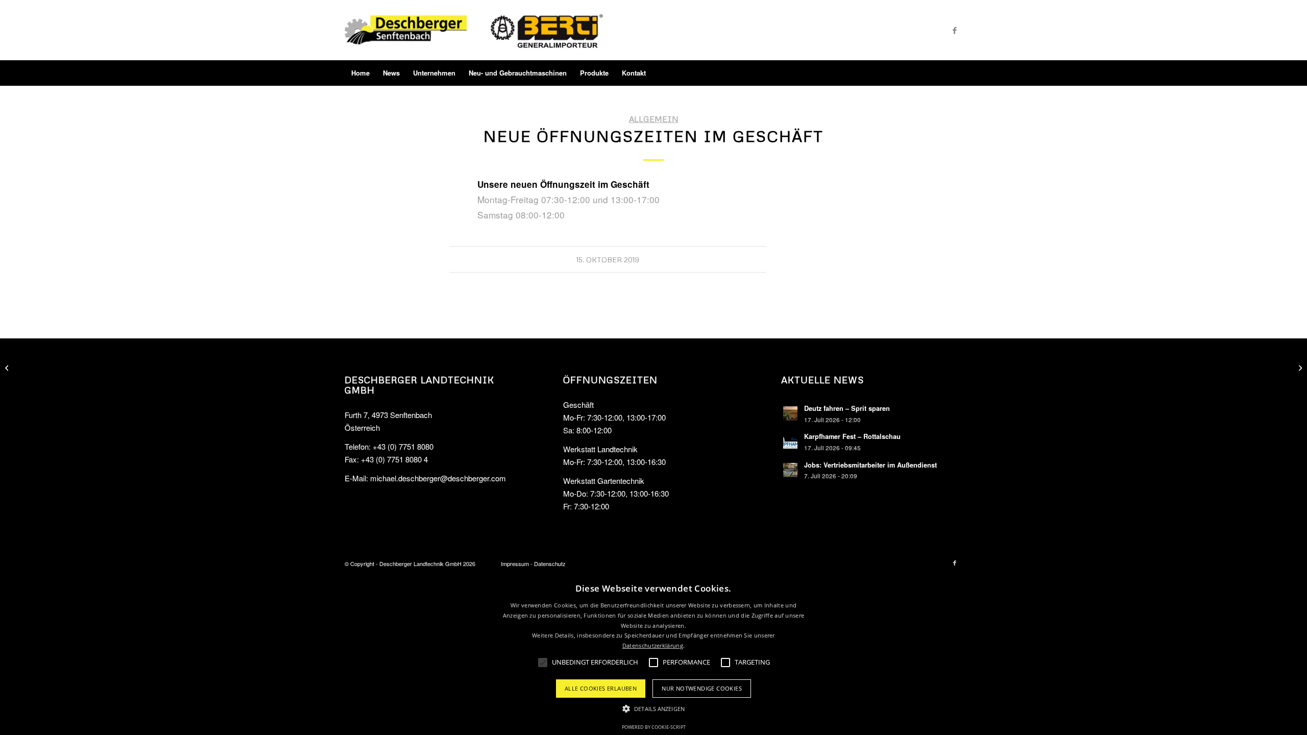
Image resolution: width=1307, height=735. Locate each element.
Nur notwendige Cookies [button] (702, 688)
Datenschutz (550, 563)
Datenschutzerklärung (652, 645)
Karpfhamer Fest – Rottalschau (852, 436)
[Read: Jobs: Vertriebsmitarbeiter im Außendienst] (790, 470)
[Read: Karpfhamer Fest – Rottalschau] (790, 441)
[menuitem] (360, 73)
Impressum (515, 563)
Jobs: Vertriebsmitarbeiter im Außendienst (870, 465)
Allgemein (654, 119)
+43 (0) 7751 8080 (403, 446)
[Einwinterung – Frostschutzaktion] (1299, 367)
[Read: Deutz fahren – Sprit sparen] (790, 413)
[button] (653, 709)
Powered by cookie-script (654, 727)
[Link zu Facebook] (954, 30)
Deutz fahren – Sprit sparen (847, 408)
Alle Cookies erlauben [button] (601, 688)
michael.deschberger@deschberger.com (438, 478)
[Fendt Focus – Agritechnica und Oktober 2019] (8, 367)
